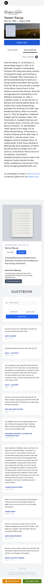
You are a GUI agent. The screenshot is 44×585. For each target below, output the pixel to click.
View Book (10, 252)
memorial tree (33, 173)
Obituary (13, 50)
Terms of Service (27, 574)
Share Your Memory (13, 281)
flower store (33, 176)
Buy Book (21, 252)
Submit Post (22, 316)
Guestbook (30, 50)
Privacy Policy (16, 574)
